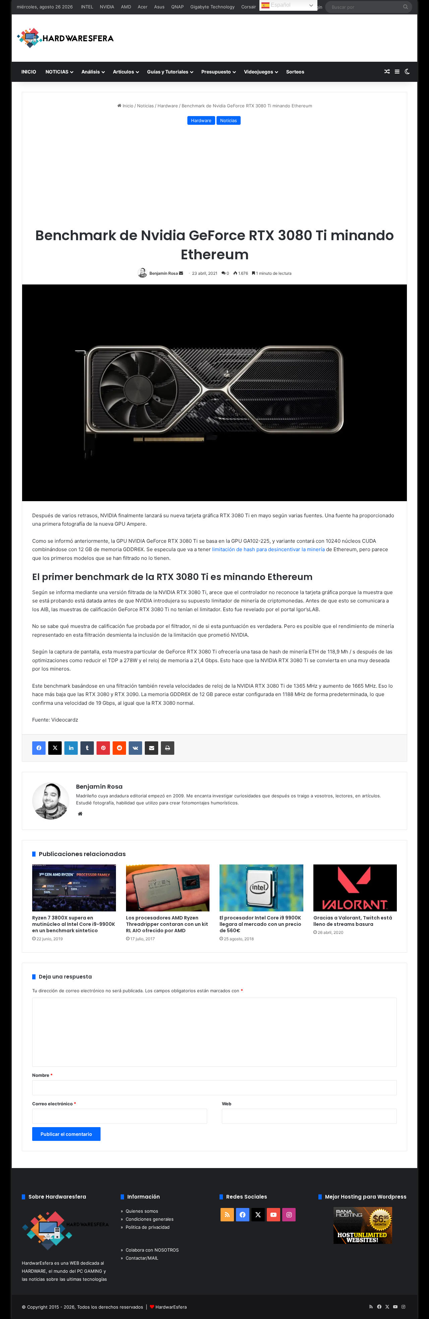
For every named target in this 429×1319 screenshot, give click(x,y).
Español (280, 5)
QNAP (177, 6)
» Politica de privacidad (145, 1227)
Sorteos (295, 71)
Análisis (90, 71)
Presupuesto (216, 71)
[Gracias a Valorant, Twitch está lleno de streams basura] (355, 888)
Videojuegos (258, 71)
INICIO (28, 71)
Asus (159, 6)
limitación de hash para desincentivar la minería (268, 549)
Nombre (42, 1075)
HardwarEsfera (171, 1307)
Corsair (248, 6)
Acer (142, 6)
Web (226, 1103)
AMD (126, 6)
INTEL (87, 6)
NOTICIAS (57, 71)
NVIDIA (107, 6)
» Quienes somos (139, 1211)
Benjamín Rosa (163, 273)
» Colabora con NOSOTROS (150, 1250)
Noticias (145, 105)
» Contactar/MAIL (139, 1258)
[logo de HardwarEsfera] (65, 38)
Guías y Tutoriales (167, 71)
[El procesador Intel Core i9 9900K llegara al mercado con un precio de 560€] (261, 888)
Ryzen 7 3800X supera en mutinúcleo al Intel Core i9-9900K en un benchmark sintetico (73, 924)
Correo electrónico (54, 1103)
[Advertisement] (214, 177)
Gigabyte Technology (212, 6)
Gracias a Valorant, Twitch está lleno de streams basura (352, 921)
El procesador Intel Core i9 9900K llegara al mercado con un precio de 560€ (260, 924)
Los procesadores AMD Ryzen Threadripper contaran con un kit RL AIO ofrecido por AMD (167, 924)
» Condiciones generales (147, 1219)
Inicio (127, 105)
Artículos (123, 71)
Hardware (168, 105)
